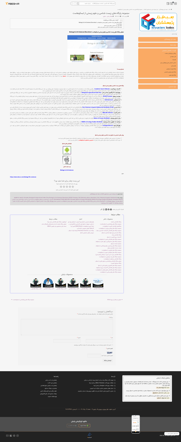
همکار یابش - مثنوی (107, 16)
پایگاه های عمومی (172, 75)
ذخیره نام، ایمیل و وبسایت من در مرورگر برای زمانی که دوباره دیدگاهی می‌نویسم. (92, 345)
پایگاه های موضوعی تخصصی (170, 72)
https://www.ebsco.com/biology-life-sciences (23, 177)
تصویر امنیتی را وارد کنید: (107, 356)
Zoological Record (108, 126)
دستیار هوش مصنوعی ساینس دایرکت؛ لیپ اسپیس (101, 388)
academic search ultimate (21, 198)
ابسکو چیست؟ (119, 24)
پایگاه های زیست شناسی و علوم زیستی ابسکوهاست (73, 201)
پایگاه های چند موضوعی (171, 69)
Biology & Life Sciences (67, 170)
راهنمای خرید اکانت (52, 383)
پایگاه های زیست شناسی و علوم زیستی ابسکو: (113, 25)
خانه (169, 9)
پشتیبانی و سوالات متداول (51, 388)
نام (112, 338)
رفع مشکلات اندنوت (52, 397)
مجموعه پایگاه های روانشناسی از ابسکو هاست (23, 300)
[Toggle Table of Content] (120, 20)
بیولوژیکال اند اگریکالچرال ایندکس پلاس (102, 201)
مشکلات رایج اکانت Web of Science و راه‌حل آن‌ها (101, 383)
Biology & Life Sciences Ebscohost (58, 198)
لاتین (28, 201)
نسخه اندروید (83, 426)
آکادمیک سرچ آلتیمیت (48, 200)
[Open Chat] (177, 437)
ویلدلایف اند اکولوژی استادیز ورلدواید (109, 203)
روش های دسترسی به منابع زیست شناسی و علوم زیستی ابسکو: (110, 27)
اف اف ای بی (30, 200)
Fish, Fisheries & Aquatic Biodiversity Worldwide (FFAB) (98, 107)
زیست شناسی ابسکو (41, 201)
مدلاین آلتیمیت (23, 201)
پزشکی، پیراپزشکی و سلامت (170, 53)
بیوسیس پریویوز (115, 201)
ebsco (88, 198)
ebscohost (93, 198)
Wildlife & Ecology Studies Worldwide (92, 122)
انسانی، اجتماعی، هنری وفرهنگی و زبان (168, 63)
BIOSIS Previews (107, 96)
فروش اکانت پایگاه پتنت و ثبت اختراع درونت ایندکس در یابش (98, 380)
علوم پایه (174, 60)
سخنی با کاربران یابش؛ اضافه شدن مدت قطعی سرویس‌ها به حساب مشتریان (95, 391)
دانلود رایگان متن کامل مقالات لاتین (48, 391)
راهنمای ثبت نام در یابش (51, 380)
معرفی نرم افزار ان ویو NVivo (114, 300)
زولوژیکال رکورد (50, 201)
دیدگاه (111, 318)
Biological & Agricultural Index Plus (91, 93)
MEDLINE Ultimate (108, 113)
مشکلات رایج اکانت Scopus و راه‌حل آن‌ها (103, 386)
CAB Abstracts (108, 100)
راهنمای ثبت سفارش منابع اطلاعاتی (49, 386)
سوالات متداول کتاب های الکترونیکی (48, 394)
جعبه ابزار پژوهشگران (163, 9)
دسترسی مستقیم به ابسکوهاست (85, 140)
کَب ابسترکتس (33, 201)
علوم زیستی (173, 66)
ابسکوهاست (36, 200)
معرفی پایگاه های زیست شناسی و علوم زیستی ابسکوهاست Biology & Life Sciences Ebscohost (100, 22)
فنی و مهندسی (173, 56)
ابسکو (64, 76)
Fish (98, 198)
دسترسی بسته (57, 201)
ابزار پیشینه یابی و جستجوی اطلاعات (150, 9)
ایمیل (78, 338)
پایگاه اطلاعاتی (89, 201)
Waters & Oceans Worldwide (102, 118)
